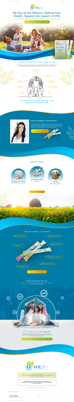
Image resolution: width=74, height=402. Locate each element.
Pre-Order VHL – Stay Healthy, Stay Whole (37, 339)
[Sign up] (63, 396)
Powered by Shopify (18, 400)
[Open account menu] (62, 1)
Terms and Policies (24, 400)
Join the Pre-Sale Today (40, 131)
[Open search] (60, 1)
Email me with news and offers (14, 391)
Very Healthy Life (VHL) (13, 400)
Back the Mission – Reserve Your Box (37, 22)
